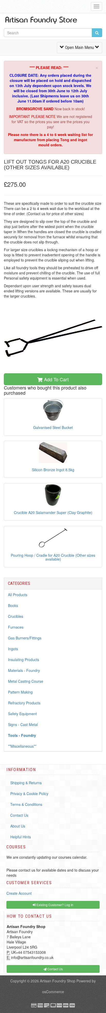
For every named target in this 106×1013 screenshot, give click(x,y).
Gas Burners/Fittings (24, 637)
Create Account (19, 893)
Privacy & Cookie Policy (29, 793)
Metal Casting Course (25, 681)
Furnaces (15, 627)
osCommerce (53, 991)
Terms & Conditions (26, 804)
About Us (17, 826)
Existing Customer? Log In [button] (54, 904)
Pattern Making (20, 692)
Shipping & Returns (26, 782)
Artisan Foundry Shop (57, 980)
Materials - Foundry (24, 670)
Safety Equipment (22, 713)
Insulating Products (23, 659)
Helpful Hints (20, 836)
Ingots (13, 648)
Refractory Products (24, 702)
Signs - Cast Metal (23, 724)
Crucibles (15, 616)
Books (13, 605)
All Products (17, 594)
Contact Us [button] (55, 969)
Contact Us (19, 815)
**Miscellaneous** (22, 746)
